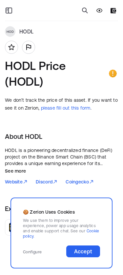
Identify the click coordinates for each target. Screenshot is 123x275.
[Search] (85, 10)
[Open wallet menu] (113, 10)
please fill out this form (66, 108)
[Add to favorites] (11, 47)
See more (15, 171)
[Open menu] (8, 10)
